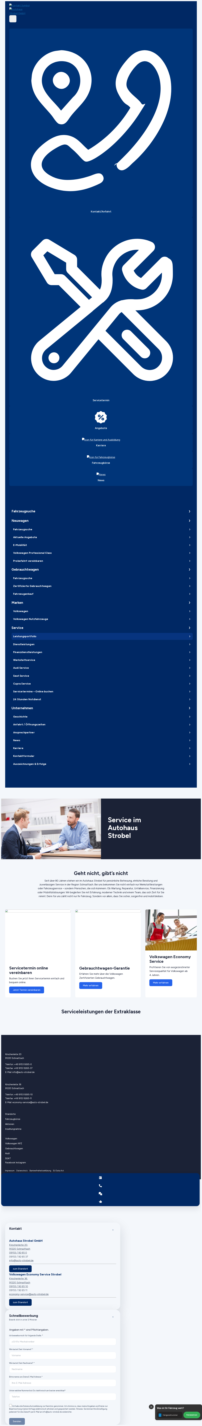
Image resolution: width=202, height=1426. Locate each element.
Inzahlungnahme (13, 1129)
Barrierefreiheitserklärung (40, 1171)
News (16, 740)
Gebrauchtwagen (25, 569)
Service (17, 628)
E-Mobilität (20, 545)
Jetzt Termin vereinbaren (26, 989)
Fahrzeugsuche (23, 511)
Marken (17, 603)
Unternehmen (22, 708)
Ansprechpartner (24, 732)
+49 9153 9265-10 (23, 1094)
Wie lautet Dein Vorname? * (21, 1349)
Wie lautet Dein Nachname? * (22, 1363)
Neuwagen (20, 521)
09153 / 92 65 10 (18, 1286)
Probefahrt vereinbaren (28, 560)
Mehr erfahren (90, 985)
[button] (178, 1412)
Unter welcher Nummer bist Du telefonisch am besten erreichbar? (37, 1390)
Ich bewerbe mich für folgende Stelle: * (26, 1335)
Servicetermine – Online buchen (33, 691)
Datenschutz (22, 1171)
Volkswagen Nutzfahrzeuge (30, 619)
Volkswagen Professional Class (32, 552)
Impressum (9, 1171)
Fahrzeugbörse (12, 1119)
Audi (7, 1153)
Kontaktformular (23, 755)
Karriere (18, 748)
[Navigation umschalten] (12, 18)
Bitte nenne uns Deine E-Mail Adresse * (26, 1377)
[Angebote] (100, 1201)
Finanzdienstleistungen (27, 652)
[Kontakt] (100, 1185)
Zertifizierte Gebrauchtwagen (32, 586)
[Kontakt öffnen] (22, 5)
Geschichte (20, 716)
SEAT (8, 1158)
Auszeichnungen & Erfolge (29, 763)
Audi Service (21, 667)
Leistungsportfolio (25, 636)
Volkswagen (20, 611)
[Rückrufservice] (100, 1193)
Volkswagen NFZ (13, 1143)
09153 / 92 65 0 (18, 1252)
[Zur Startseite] (22, 11)
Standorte (10, 1114)
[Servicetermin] (100, 1177)
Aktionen (9, 1124)
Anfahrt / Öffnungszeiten (29, 724)
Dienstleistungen (23, 644)
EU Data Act (58, 1171)
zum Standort (20, 1268)
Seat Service (21, 675)
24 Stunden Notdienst (27, 699)
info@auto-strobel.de (23, 1072)
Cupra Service (22, 683)
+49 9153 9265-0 (23, 1064)
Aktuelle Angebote (25, 537)
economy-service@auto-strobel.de (30, 1102)
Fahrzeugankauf (23, 593)
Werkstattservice (24, 659)
